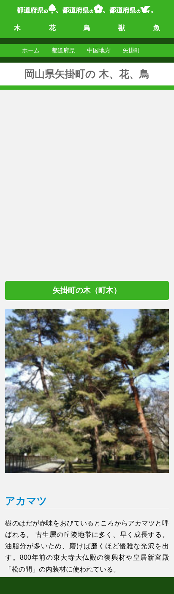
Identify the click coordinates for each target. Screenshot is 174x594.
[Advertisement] (87, 177)
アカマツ (26, 500)
